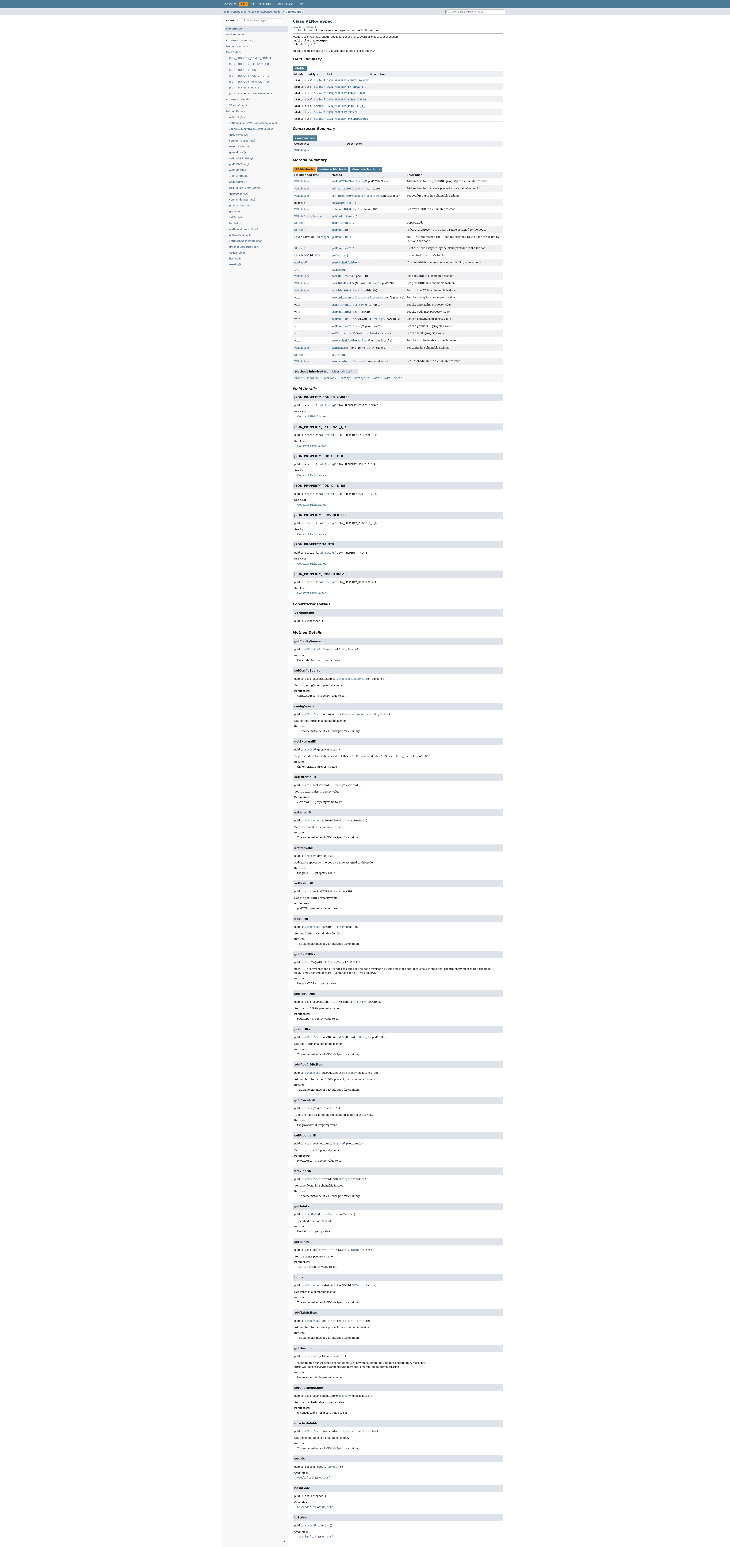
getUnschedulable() (241, 235)
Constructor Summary (239, 40)
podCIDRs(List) (238, 182)
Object (309, 44)
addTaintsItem (341, 188)
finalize (313, 378)
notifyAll (361, 378)
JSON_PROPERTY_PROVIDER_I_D (249, 81)
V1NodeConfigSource (365, 195)
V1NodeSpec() (238, 105)
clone (298, 378)
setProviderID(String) (242, 199)
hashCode (338, 269)
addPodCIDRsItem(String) (245, 187)
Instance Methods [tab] (332, 169)
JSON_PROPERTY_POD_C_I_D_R (248, 69)
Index (279, 4)
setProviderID (341, 326)
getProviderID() (238, 193)
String (318, 80)
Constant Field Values (311, 416)
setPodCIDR (339, 311)
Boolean (299, 262)
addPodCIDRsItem (343, 181)
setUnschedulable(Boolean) (246, 241)
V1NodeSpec (294, 11)
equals (336, 202)
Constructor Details (238, 99)
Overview (230, 4)
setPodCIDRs (340, 319)
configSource (341, 195)
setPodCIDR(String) (241, 158)
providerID (339, 290)
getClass (330, 378)
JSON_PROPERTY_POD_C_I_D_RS (249, 75)
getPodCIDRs (340, 237)
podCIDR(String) (239, 164)
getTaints (338, 255)
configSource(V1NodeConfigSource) (251, 128)
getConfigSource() (240, 117)
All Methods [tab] (304, 169)
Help (300, 4)
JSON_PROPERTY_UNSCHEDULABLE (251, 93)
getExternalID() (238, 134)
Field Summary (235, 34)
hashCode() (236, 258)
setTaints (338, 333)
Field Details (233, 52)
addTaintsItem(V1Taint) (243, 229)
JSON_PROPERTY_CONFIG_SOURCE (250, 58)
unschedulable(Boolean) (244, 246)
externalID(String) (240, 146)
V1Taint (358, 188)
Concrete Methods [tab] (366, 169)
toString (338, 354)
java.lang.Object (304, 27)
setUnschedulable (344, 340)
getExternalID (341, 222)
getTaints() (235, 211)
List (297, 237)
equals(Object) (238, 252)
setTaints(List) (238, 217)
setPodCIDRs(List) (240, 176)
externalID (339, 209)
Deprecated (266, 4)
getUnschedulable (344, 262)
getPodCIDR (339, 229)
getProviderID (341, 248)
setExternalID (341, 304)
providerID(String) (240, 205)
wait (376, 378)
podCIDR (337, 276)
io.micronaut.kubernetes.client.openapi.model (252, 11)
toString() (235, 264)
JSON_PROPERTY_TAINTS (244, 87)
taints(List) (236, 223)
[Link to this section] (324, 59)
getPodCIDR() (237, 152)
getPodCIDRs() (238, 170)
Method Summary (237, 46)
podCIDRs (338, 283)
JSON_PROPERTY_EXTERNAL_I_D (249, 64)
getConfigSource (343, 216)
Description (234, 28)
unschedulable (341, 361)
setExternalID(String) (242, 140)
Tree (253, 4)
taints (336, 347)
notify (345, 378)
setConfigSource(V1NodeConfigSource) (253, 123)
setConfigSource (343, 297)
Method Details (235, 111)
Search (289, 4)
